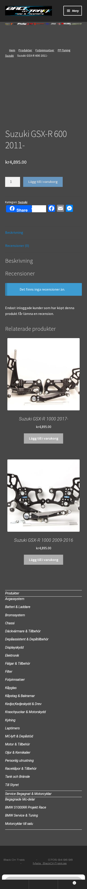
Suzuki (9, 56)
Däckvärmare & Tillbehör (23, 631)
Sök (43, 884)
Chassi (9, 623)
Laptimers (12, 728)
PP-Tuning (64, 50)
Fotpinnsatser (44, 50)
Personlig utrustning (19, 761)
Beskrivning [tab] (14, 232)
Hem (12, 50)
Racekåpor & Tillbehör (21, 769)
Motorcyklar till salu (19, 824)
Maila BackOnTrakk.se (50, 863)
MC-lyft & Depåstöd (19, 736)
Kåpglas (11, 688)
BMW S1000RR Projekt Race (25, 807)
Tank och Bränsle (17, 777)
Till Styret (12, 785)
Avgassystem (14, 599)
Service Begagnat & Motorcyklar (28, 794)
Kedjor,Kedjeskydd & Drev (23, 704)
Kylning (10, 720)
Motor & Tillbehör (17, 744)
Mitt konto (14, 884)
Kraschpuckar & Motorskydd (25, 712)
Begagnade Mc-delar (20, 799)
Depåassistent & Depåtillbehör (26, 639)
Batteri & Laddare (17, 607)
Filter (8, 672)
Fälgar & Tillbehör (17, 664)
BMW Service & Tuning (21, 815)
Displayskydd (14, 647)
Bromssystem (15, 615)
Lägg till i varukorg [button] (43, 438)
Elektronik (12, 655)
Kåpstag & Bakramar (20, 696)
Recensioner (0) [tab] (17, 245)
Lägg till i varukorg (43, 181)
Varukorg (66, 882)
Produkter (25, 50)
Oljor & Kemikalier (17, 752)
